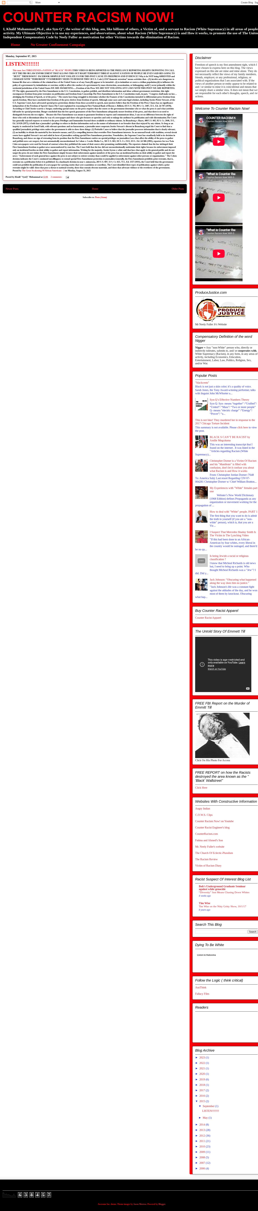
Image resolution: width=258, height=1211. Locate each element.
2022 (202, 1062)
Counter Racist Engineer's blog (212, 827)
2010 (202, 1146)
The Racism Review (206, 859)
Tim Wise (204, 903)
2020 (202, 1073)
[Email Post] (67, 177)
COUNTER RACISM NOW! (89, 17)
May (206, 1117)
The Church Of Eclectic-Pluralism (214, 852)
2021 (202, 1068)
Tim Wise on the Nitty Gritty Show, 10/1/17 (222, 906)
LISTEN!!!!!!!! (22, 64)
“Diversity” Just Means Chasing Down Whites (224, 892)
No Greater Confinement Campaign (58, 45)
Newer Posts (12, 188)
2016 (202, 1095)
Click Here (201, 787)
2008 (202, 1157)
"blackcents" (202, 382)
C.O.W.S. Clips (204, 814)
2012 (202, 1135)
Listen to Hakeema (206, 956)
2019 (202, 1079)
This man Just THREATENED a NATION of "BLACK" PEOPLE (43, 70)
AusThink (200, 987)
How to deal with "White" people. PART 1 (233, 511)
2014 (202, 1124)
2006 (202, 1168)
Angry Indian (202, 808)
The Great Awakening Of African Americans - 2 (43, 170)
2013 (202, 1129)
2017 (202, 1090)
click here (243, 427)
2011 (202, 1141)
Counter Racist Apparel (208, 617)
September (209, 1106)
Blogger (161, 1204)
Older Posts (178, 188)
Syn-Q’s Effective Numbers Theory (229, 399)
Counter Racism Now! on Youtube (214, 821)
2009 (202, 1151)
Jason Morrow (139, 1204)
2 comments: (57, 177)
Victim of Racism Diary (208, 865)
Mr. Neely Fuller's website (209, 846)
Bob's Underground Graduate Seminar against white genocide (222, 888)
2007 (202, 1162)
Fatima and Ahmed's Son (209, 840)
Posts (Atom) (101, 197)
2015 (202, 1101)
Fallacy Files (202, 993)
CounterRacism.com (206, 833)
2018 (202, 1084)
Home (15, 45)
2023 (202, 1057)
